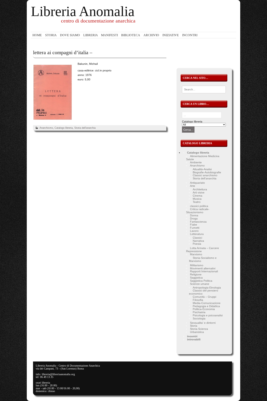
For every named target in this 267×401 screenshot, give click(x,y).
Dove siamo (70, 35)
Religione (196, 274)
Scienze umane (199, 283)
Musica (197, 198)
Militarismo (196, 265)
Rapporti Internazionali (204, 271)
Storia (51, 35)
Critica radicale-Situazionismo (197, 211)
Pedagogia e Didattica (206, 306)
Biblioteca (130, 35)
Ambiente (196, 162)
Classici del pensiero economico (203, 292)
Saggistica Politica (201, 280)
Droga (194, 218)
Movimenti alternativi (202, 268)
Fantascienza (198, 221)
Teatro (197, 201)
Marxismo (196, 254)
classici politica (199, 206)
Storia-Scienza (199, 328)
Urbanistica (197, 332)
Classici (197, 237)
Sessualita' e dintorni (203, 322)
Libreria (90, 35)
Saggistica (196, 277)
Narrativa (198, 240)
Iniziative (170, 35)
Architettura (200, 189)
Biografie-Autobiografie (207, 172)
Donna (194, 215)
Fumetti (194, 227)
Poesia (197, 243)
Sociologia (199, 318)
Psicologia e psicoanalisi (208, 315)
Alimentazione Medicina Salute (202, 158)
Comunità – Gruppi (204, 296)
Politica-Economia (204, 309)
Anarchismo (46, 127)
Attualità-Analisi (202, 169)
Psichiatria (199, 312)
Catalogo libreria (64, 127)
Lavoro (194, 230)
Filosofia (198, 299)
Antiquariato (197, 182)
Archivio (151, 35)
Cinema (197, 195)
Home (37, 35)
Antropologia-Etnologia (207, 287)
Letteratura (197, 234)
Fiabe (193, 224)
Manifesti (109, 35)
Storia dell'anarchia (85, 127)
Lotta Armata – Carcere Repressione (202, 249)
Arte (192, 185)
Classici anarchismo (205, 175)
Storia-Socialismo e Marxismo (203, 259)
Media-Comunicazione (206, 303)
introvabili (194, 339)
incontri (189, 35)
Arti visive (198, 192)
